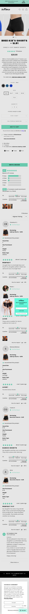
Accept (14, 602)
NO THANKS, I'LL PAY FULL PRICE (21, 313)
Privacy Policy (8, 598)
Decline (14, 606)
